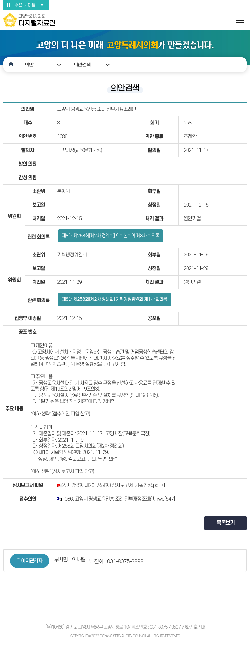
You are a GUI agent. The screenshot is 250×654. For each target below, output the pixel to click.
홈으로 (10, 64)
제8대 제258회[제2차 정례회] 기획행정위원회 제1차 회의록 (114, 299)
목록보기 (225, 523)
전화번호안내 (193, 627)
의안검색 (82, 64)
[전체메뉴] (240, 20)
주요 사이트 (25, 5)
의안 (29, 64)
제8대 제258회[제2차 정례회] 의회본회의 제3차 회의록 (110, 236)
